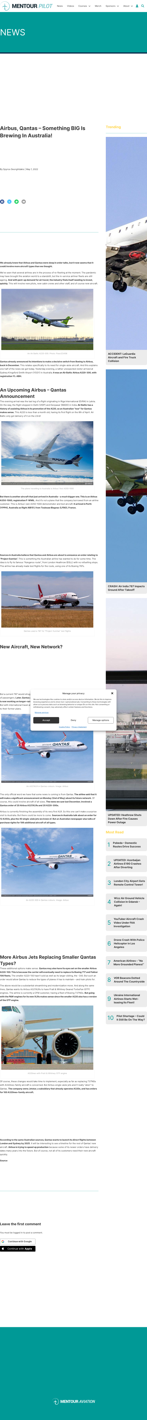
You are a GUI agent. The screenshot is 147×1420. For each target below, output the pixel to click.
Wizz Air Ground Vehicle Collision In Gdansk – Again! (129, 902)
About (126, 6)
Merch (98, 6)
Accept (46, 720)
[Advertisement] (49, 532)
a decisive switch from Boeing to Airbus (72, 361)
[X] (9, 202)
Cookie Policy (64, 727)
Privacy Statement (79, 727)
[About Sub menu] (132, 6)
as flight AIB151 (26, 507)
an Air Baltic (66, 372)
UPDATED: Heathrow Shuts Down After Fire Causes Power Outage (124, 818)
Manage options (100, 720)
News (60, 6)
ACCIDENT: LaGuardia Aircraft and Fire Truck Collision (122, 357)
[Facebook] (2, 202)
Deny (73, 720)
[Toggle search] (142, 6)
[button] (112, 693)
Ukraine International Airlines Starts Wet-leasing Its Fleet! (127, 999)
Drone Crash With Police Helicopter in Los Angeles (129, 943)
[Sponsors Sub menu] (118, 6)
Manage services (42, 712)
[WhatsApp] (16, 202)
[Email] (24, 202)
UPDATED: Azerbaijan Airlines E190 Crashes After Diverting (127, 864)
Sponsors (110, 6)
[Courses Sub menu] (89, 6)
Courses (82, 6)
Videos (70, 6)
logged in (18, 1232)
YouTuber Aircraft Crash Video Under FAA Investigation (129, 922)
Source (3, 1160)
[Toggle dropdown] (137, 6)
